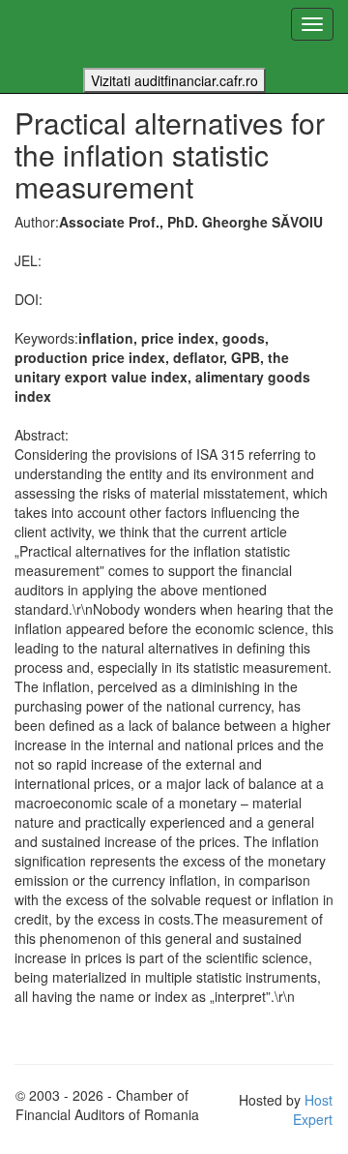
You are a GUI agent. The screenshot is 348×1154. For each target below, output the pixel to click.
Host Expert (313, 1109)
